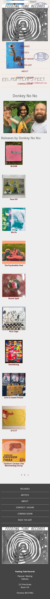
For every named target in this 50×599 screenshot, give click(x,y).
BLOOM (14, 166)
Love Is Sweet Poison (13, 398)
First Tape (13, 331)
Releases (25, 46)
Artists (25, 52)
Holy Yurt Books (25, 59)
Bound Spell (13, 298)
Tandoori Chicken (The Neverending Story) (14, 465)
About (25, 71)
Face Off (14, 199)
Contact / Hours (25, 77)
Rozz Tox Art (25, 65)
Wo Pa (14, 232)
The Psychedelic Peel (14, 265)
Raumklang (14, 364)
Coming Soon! (25, 84)
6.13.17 (14, 431)
